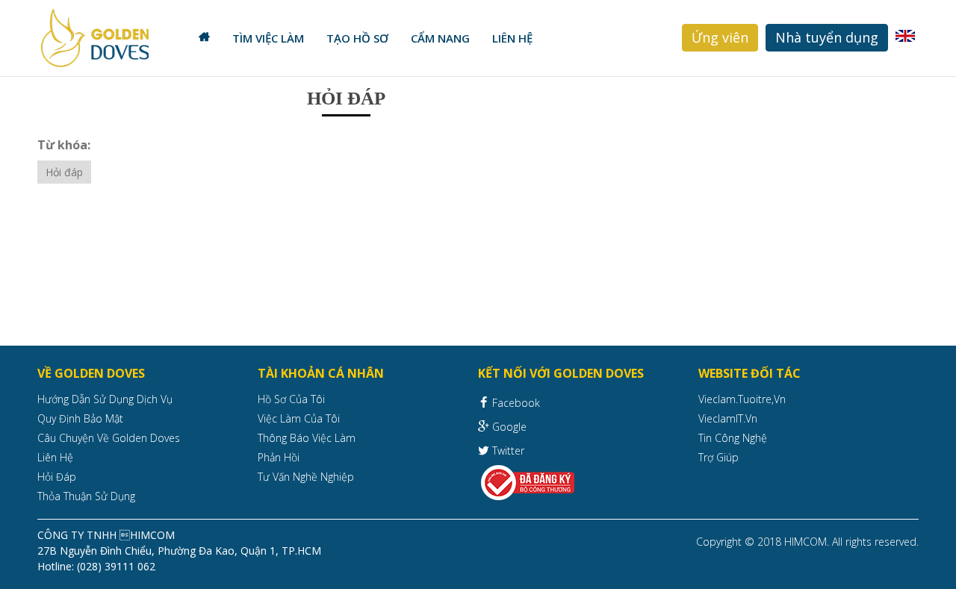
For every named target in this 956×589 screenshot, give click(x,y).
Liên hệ (512, 38)
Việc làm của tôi (299, 418)
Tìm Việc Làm (268, 38)
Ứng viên (720, 37)
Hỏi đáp (64, 172)
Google (508, 427)
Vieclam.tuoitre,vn (742, 399)
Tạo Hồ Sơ (357, 38)
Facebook (514, 403)
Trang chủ (204, 38)
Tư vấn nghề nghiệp (306, 477)
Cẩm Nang (440, 38)
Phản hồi (278, 457)
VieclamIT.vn (727, 418)
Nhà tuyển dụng (826, 37)
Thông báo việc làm (307, 438)
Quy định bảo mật (80, 418)
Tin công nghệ (732, 438)
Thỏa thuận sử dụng (86, 496)
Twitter (506, 450)
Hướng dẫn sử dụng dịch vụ (105, 399)
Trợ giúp (718, 457)
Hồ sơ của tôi (291, 399)
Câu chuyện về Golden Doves (108, 438)
